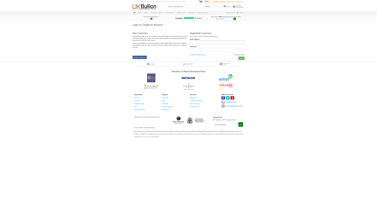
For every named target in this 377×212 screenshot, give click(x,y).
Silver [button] (146, 13)
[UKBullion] (146, 3)
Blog (135, 107)
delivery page (146, 136)
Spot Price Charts (195, 104)
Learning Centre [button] (202, 13)
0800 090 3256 (219, 2)
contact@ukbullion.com (234, 106)
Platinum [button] (154, 13)
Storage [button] (191, 13)
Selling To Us (193, 98)
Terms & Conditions (167, 107)
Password (193, 46)
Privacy (136, 110)
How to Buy (165, 98)
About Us (230, 2)
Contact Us (238, 2)
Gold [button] (139, 13)
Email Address (195, 39)
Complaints (165, 104)
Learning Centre (194, 107)
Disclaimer (142, 110)
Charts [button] (231, 13)
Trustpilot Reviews (139, 104)
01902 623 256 (230, 102)
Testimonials (165, 110)
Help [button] (241, 13)
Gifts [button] (160, 13)
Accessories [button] (169, 13)
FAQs (163, 101)
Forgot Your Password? (198, 55)
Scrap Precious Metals (196, 101)
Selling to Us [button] (181, 13)
